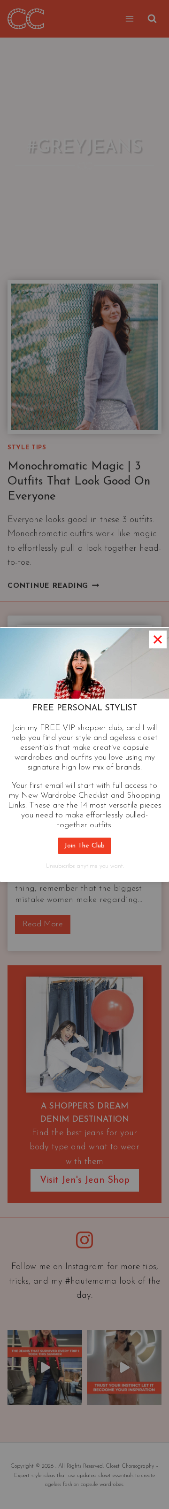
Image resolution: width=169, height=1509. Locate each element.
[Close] (158, 639)
